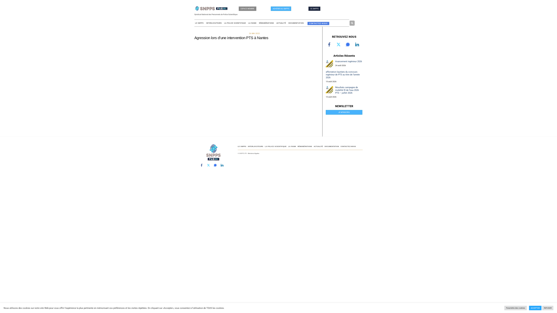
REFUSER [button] (548, 308)
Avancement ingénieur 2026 (348, 61)
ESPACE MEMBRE (247, 9)
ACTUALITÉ (281, 23)
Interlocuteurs (214, 23)
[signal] (348, 44)
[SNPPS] (211, 9)
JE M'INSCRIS (344, 112)
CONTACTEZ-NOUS (318, 23)
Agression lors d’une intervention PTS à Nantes (231, 38)
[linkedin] (358, 44)
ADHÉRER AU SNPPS (281, 9)
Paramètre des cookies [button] (515, 308)
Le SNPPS (199, 23)
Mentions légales (253, 153)
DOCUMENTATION (296, 23)
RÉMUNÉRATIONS (266, 23)
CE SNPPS (314, 9)
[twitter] (339, 44)
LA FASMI (252, 23)
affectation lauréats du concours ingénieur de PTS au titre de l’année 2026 (343, 75)
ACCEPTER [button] (535, 308)
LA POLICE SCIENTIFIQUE (235, 23)
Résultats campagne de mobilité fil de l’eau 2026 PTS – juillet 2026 (347, 90)
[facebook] (330, 44)
